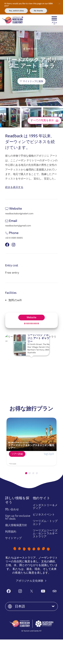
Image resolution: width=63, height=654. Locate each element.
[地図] (12, 20)
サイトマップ (13, 538)
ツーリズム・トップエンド (45, 522)
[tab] (26, 473)
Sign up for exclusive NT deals (17, 517)
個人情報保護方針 (16, 525)
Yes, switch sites (16, 11)
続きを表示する (14, 187)
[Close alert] (59, 3)
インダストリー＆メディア (45, 507)
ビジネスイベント (44, 514)
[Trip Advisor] (54, 591)
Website (31, 317)
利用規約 (10, 531)
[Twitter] (32, 591)
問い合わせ (12, 509)
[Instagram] (20, 591)
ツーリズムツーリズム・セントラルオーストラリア (45, 533)
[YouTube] (43, 591)
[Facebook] (9, 591)
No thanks (38, 11)
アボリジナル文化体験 (30, 580)
